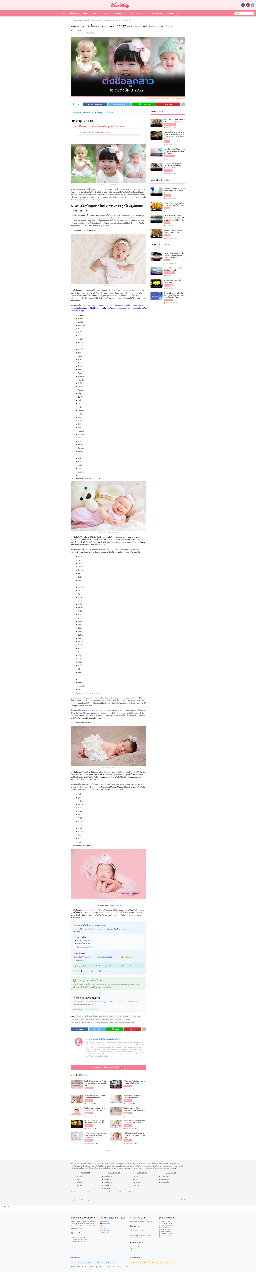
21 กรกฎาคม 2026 (169, 225)
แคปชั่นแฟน (168, 299)
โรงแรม (104, 13)
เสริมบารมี (135, 1185)
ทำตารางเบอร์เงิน (157, 13)
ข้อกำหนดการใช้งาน (117, 1192)
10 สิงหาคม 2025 (169, 263)
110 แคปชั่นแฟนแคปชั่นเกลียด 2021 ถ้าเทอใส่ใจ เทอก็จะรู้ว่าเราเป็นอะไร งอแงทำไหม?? (174, 295)
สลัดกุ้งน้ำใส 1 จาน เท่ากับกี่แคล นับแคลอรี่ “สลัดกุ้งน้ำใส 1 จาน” (174, 204)
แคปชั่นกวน (168, 285)
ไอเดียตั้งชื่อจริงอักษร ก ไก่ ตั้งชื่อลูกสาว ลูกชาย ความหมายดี (95, 1097)
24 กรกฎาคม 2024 (90, 1143)
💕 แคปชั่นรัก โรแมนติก (81, 957)
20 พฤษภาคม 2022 (169, 211)
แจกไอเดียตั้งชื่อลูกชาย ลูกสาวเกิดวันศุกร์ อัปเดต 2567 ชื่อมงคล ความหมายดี (95, 1135)
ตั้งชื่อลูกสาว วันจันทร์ (123, 1016)
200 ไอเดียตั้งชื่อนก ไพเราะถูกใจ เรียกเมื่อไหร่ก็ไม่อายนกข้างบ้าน (94, 1122)
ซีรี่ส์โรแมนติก (80, 1182)
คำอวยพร (95, 13)
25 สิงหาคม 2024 (90, 1116)
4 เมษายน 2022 (169, 173)
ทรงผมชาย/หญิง (166, 1179)
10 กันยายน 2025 (169, 303)
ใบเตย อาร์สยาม (115, 905)
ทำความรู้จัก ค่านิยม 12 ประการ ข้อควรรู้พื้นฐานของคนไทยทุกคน (174, 190)
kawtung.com (101, 929)
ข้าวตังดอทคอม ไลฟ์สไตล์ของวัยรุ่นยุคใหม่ (103, 1039)
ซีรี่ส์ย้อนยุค (79, 1185)
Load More (108, 1150)
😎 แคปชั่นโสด (105, 1224)
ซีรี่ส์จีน (78, 1179)
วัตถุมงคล (135, 1179)
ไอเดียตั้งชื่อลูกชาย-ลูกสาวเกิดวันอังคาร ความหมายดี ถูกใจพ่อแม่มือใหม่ (95, 1083)
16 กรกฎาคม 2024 (129, 1143)
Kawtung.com (103, 1002)
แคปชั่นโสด (107, 1185)
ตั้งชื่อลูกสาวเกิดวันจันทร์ (123, 1019)
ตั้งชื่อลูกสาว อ (136, 1016)
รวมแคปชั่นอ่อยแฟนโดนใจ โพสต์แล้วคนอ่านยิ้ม (173, 269)
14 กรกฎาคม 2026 (169, 144)
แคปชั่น (85, 13)
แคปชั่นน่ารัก (108, 1176)
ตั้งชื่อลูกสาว (79, 1016)
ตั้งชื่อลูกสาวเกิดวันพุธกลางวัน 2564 (82, 1022)
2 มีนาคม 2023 (168, 127)
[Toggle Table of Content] (141, 120)
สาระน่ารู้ (79, 20)
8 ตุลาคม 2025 (168, 275)
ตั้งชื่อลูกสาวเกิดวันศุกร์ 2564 (104, 1022)
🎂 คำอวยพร (104, 1228)
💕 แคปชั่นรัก (104, 1221)
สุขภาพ (130, 13)
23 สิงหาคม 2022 (169, 238)
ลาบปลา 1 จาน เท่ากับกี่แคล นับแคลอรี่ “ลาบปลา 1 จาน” (174, 231)
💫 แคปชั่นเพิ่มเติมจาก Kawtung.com (94, 132)
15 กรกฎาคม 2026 (169, 288)
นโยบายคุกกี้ (106, 1192)
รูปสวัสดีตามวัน (170, 13)
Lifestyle (141, 13)
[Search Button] (252, 13)
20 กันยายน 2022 (169, 198)
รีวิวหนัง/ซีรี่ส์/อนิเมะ (118, 13)
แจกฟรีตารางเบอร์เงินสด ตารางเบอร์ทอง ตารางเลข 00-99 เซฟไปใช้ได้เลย (174, 151)
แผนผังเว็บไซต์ (129, 1192)
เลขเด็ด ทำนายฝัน (73, 13)
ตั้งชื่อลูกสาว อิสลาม (78, 1019)
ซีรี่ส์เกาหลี (79, 1176)
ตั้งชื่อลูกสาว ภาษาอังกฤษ (106, 1016)
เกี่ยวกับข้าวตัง (75, 1192)
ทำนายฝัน (135, 1176)
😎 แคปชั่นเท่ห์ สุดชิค (104, 957)
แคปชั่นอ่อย (107, 1179)
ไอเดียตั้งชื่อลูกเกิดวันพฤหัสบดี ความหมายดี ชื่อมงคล (133, 1097)
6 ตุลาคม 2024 (89, 1091)
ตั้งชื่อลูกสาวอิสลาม (108, 1019)
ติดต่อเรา (83, 1192)
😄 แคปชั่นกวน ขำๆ (128, 957)
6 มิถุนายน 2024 (169, 159)
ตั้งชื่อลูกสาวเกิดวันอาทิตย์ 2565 (124, 1022)
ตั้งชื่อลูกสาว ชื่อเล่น (91, 1016)
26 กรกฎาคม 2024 (129, 1128)
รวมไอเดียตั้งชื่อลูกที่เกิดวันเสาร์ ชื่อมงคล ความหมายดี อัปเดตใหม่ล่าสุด (134, 1135)
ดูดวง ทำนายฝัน (169, 156)
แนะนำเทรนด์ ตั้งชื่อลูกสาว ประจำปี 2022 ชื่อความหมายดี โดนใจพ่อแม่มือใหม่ (174, 166)
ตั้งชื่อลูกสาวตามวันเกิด (93, 1019)
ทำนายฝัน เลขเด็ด (170, 124)
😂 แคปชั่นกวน (105, 1226)
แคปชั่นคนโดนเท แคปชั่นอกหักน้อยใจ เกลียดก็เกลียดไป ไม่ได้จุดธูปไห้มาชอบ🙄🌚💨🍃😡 (174, 218)
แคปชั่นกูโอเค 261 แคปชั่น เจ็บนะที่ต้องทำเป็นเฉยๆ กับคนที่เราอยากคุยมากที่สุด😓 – (174, 255)
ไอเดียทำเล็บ (165, 1182)
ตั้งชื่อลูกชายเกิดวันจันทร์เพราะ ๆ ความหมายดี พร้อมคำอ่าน (134, 1082)
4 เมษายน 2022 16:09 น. (78, 33)
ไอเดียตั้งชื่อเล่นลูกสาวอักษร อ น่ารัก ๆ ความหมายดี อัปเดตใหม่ (134, 1122)
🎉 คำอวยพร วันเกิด (80, 960)
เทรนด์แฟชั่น (165, 1176)
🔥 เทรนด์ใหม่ (104, 1233)
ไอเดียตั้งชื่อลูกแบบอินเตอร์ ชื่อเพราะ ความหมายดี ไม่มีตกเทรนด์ (135, 1109)
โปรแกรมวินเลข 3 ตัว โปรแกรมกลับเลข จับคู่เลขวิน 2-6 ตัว (174, 121)
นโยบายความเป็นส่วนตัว (94, 1192)
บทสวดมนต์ (136, 1182)
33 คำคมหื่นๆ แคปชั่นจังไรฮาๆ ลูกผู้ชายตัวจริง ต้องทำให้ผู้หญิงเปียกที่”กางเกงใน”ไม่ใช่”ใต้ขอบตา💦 (174, 135)
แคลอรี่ (167, 208)
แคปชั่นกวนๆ (108, 1182)
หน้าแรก (62, 13)
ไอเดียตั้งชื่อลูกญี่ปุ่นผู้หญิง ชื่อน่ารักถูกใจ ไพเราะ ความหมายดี (95, 1109)
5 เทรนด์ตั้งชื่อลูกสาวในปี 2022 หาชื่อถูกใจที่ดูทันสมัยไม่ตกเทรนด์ (98, 126)
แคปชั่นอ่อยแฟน (169, 272)
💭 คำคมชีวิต (104, 1230)
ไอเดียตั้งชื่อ (86, 20)
